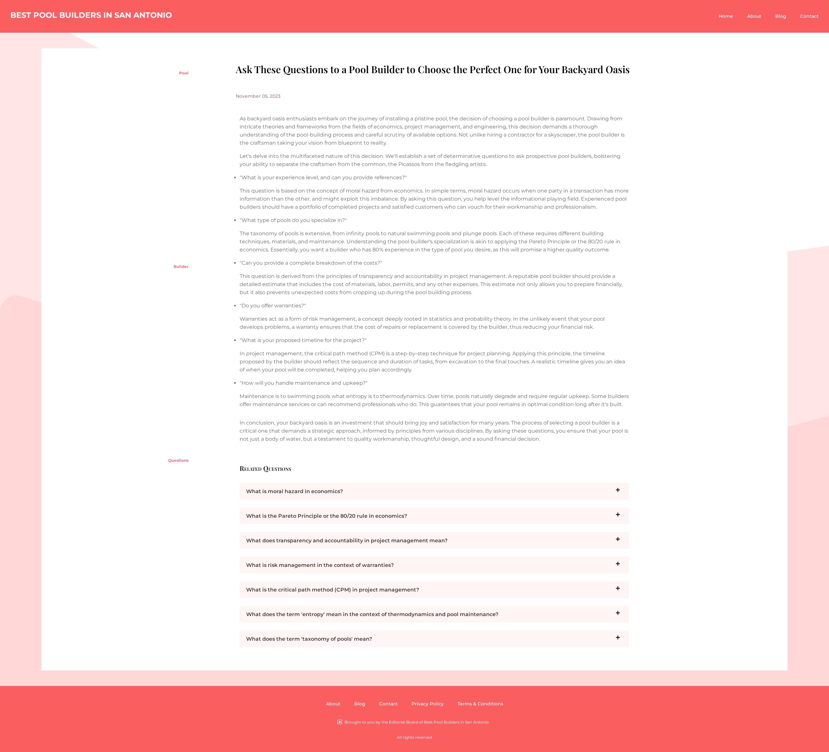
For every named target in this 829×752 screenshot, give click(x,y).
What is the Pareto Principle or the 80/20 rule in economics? (326, 516)
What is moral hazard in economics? (294, 491)
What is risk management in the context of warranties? (320, 565)
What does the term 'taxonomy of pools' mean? (309, 639)
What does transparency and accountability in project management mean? (347, 540)
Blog (780, 16)
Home (726, 16)
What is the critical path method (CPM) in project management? (332, 590)
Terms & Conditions (480, 704)
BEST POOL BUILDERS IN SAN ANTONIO (91, 15)
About (754, 16)
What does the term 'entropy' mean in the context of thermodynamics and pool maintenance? (372, 614)
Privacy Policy (428, 704)
